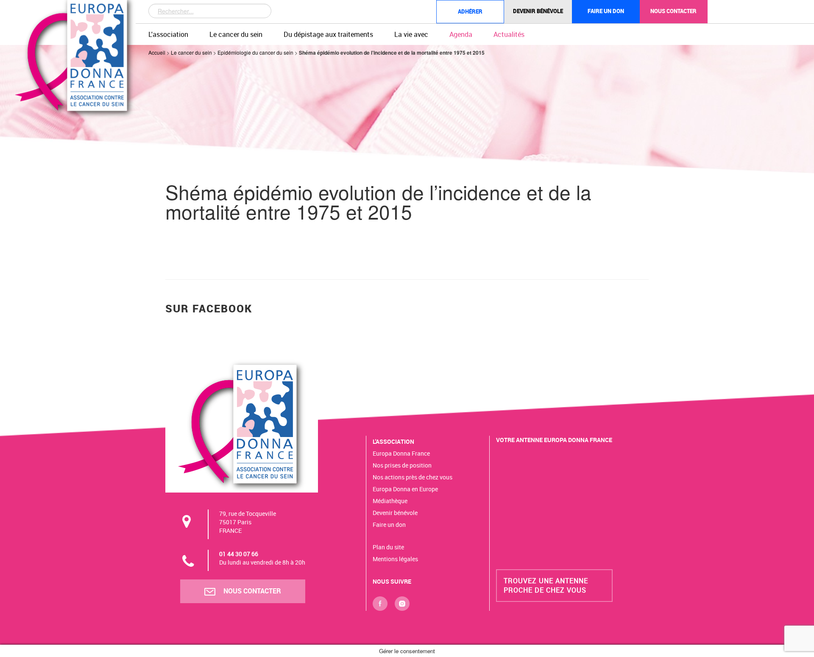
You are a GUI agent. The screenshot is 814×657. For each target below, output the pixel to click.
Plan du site (388, 547)
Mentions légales (395, 559)
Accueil (156, 52)
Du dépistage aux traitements (328, 34)
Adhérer (470, 11)
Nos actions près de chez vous (412, 477)
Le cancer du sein (235, 34)
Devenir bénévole (538, 11)
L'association (168, 34)
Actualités (508, 34)
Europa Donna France (401, 453)
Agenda (460, 34)
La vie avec (411, 34)
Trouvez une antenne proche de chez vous (546, 585)
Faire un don (606, 11)
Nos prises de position (402, 465)
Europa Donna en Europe (405, 489)
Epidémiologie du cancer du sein (255, 52)
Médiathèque (390, 501)
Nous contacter (673, 11)
